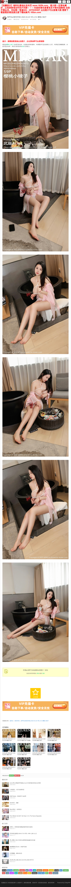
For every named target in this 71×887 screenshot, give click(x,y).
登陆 (38, 673)
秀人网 (4, 870)
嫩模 (27, 870)
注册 (43, 673)
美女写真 (9, 870)
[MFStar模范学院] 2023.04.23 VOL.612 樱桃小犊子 (26, 17)
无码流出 (34, 873)
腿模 (16, 873)
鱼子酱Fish (41, 873)
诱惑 (31, 870)
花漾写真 (55, 873)
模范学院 (17, 19)
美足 (61, 870)
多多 (23, 46)
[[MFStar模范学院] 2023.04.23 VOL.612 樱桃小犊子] (35, 149)
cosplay (51, 870)
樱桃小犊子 (10, 44)
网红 (29, 873)
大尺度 (56, 870)
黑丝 (3, 873)
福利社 (10, 19)
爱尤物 (25, 873)
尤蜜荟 (20, 873)
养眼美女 (39, 870)
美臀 (34, 870)
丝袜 (7, 873)
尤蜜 (50, 873)
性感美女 (22, 870)
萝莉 (47, 873)
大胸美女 (65, 870)
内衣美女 (45, 870)
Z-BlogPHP (67, 882)
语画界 (12, 873)
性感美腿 (16, 870)
